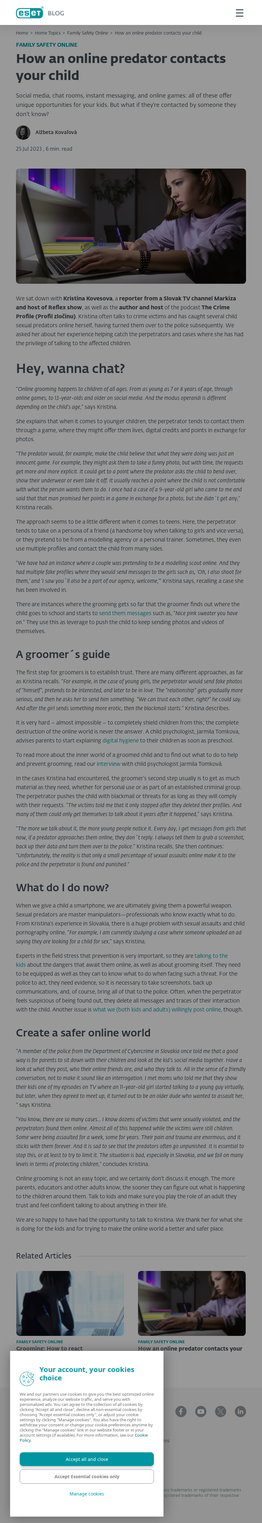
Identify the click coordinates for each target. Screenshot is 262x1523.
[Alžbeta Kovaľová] (25, 132)
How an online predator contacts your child (158, 33)
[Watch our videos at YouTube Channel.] (200, 1411)
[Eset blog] (40, 12)
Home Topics (48, 33)
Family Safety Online (87, 33)
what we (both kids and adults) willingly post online (157, 1010)
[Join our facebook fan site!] (181, 1411)
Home (22, 33)
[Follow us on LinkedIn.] (240, 1411)
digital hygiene (121, 741)
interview (108, 764)
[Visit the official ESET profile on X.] (220, 1411)
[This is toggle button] (239, 12)
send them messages (125, 613)
